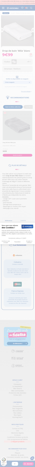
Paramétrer (17, 241)
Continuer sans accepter (6, 241)
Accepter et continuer (29, 241)
